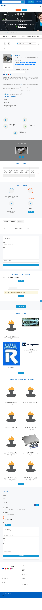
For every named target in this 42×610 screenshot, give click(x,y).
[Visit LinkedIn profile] (5, 44)
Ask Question (13, 288)
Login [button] (37, 1)
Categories (14, 36)
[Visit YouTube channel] (5, 49)
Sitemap (3, 595)
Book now (24, 9)
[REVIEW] (41, 307)
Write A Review (21, 43)
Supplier (27, 69)
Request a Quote (22, 71)
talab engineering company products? (12, 277)
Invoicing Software (24, 582)
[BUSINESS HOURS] (41, 305)
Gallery (18, 36)
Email (4, 247)
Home (4, 32)
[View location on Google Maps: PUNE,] (3, 17)
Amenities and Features (9, 221)
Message (4, 258)
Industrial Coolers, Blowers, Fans (19, 64)
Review (33, 36)
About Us (8, 36)
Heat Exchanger (8, 32)
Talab (21, 84)
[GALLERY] (41, 303)
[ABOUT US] (41, 301)
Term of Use (23, 571)
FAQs (38, 36)
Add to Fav (30, 43)
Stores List (3, 582)
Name (4, 242)
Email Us (31, 211)
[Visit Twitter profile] (9, 41)
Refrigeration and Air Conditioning (30, 64)
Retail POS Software (25, 584)
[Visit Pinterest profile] (5, 46)
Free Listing (31, 1)
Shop (2, 581)
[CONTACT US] (41, 309)
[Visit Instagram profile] (9, 46)
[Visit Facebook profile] (5, 41)
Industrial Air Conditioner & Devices (31, 62)
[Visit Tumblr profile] (9, 49)
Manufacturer (23, 69)
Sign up (23, 566)
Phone (4, 252)
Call (18, 9)
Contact (23, 36)
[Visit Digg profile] (9, 44)
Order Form (28, 36)
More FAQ (21, 280)
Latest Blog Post (24, 574)
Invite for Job (14, 71)
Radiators (26, 93)
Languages (20, 221)
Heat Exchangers (6, 94)
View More (21, 296)
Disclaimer (23, 573)
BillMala (24, 578)
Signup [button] (40, 1)
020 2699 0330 (31, 198)
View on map (11, 212)
